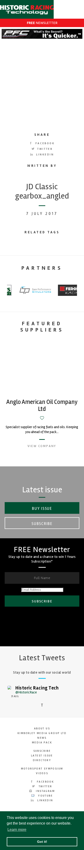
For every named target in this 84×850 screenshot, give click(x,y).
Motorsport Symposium (42, 768)
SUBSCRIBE (42, 601)
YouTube (45, 796)
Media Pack (42, 742)
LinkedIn (44, 154)
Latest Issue (42, 755)
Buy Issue (42, 508)
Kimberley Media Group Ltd (42, 733)
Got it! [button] (42, 841)
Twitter (44, 149)
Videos (42, 773)
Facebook (44, 143)
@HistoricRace (26, 692)
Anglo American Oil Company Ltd (41, 405)
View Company (42, 446)
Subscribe (42, 523)
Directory (42, 760)
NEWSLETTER (42, 23)
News (42, 738)
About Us (42, 728)
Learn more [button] (16, 830)
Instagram (45, 791)
